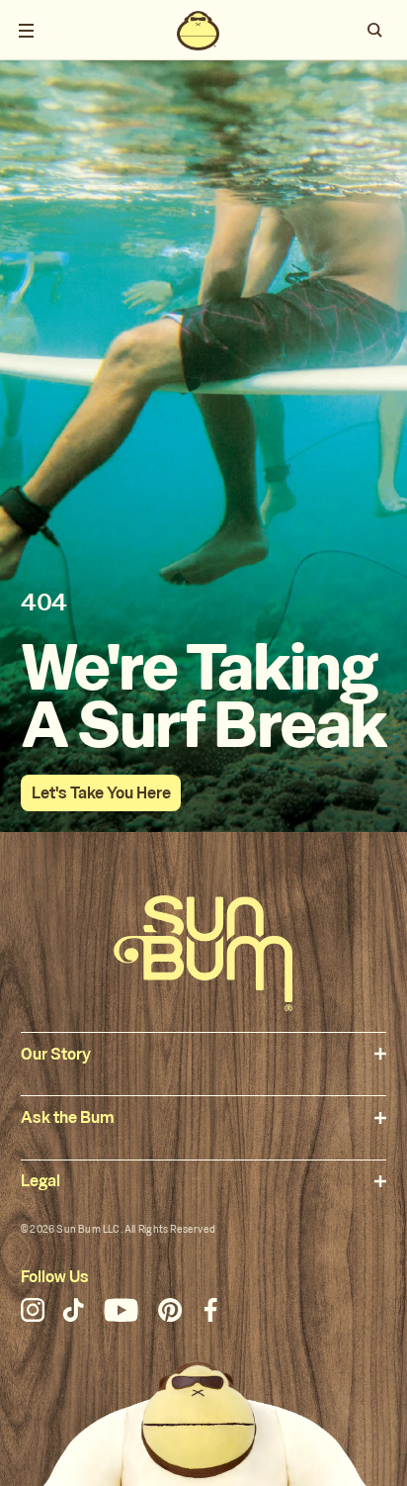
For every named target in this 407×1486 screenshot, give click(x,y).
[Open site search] (375, 30)
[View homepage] (197, 30)
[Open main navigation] (26, 30)
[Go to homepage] (203, 953)
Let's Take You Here (101, 793)
